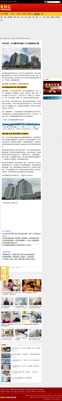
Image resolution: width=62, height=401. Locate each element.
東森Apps (10, 1)
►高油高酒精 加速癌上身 (9, 242)
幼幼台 (19, 391)
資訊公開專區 (40, 389)
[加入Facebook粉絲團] (3, 276)
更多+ (42, 13)
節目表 (2, 389)
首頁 (2, 13)
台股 (26, 17)
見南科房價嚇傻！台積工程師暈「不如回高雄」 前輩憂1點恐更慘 (21, 307)
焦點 (5, 17)
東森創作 (43, 391)
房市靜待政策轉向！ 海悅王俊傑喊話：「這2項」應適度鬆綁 (21, 240)
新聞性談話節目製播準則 (31, 389)
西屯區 (13, 267)
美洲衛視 (33, 391)
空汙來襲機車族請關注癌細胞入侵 (30, 324)
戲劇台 (15, 391)
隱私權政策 (59, 395)
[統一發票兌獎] (52, 99)
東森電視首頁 (3, 391)
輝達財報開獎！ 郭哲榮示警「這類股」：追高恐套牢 (18, 256)
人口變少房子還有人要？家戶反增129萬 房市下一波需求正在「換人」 (7, 338)
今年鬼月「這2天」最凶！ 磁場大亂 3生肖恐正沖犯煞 (19, 259)
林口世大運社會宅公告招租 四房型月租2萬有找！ (35, 338)
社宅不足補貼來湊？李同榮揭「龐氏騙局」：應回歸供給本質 (21, 238)
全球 (22, 17)
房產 (30, 17)
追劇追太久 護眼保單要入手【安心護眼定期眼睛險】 (11, 325)
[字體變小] (3, 273)
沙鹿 (17, 267)
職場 (48, 17)
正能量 (52, 17)
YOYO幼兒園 (38, 391)
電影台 (22, 391)
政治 (18, 17)
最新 (2, 17)
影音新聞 (10, 17)
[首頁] (6, 7)
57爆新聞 (24, 13)
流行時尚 (57, 17)
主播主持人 (7, 389)
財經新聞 (6, 13)
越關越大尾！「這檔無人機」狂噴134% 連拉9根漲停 (19, 254)
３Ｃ (41, 17)
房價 (10, 267)
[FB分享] (3, 268)
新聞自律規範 (22, 389)
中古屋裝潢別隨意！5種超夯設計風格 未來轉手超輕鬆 (35, 307)
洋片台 (26, 391)
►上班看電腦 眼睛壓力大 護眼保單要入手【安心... (17, 245)
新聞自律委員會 (14, 389)
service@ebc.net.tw (58, 397)
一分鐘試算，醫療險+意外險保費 (21, 338)
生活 (44, 17)
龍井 (20, 267)
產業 (15, 17)
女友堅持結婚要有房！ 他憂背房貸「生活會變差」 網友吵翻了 (11, 293)
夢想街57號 (30, 13)
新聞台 (8, 391)
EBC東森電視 (4, 1)
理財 (37, 17)
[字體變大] (3, 271)
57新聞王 (18, 13)
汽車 (33, 17)
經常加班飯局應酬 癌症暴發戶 (29, 292)
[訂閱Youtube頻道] (3, 279)
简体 (15, 1)
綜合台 (11, 391)
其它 (2, 20)
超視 (29, 391)
